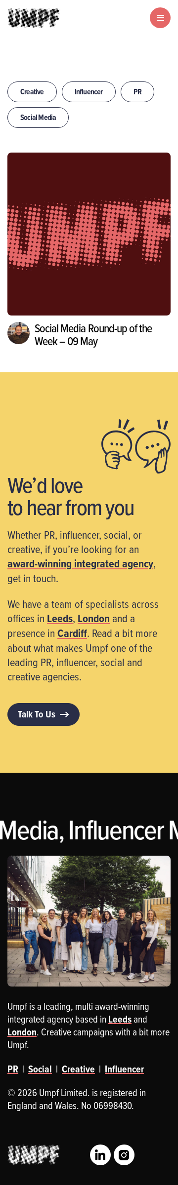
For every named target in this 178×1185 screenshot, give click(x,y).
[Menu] (160, 17)
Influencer (89, 91)
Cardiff (72, 633)
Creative (32, 91)
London (94, 618)
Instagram (124, 1155)
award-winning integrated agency (80, 563)
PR (137, 91)
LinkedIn (100, 1155)
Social (40, 1069)
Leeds (60, 618)
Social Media (38, 117)
